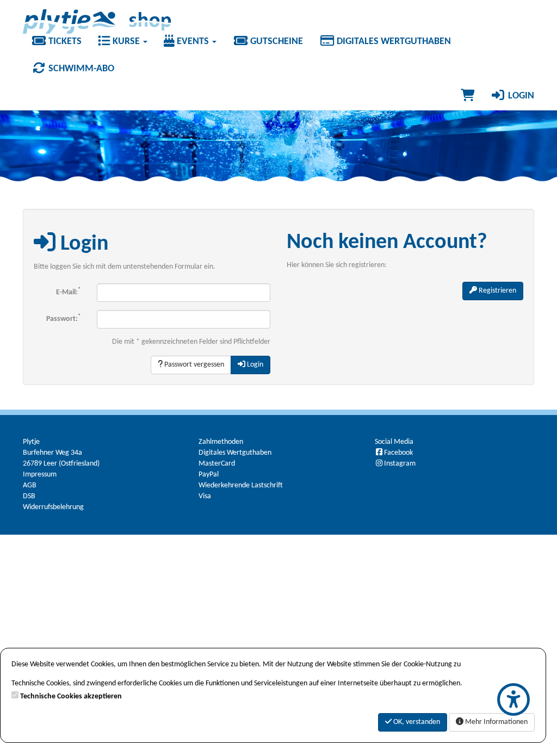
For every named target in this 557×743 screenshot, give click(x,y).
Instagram (400, 464)
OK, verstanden (416, 722)
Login (520, 96)
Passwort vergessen (193, 365)
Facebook (398, 453)
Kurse (126, 41)
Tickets (64, 41)
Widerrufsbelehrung (53, 507)
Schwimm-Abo (80, 69)
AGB (29, 485)
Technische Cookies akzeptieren (71, 696)
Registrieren (496, 291)
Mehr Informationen (495, 722)
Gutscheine (275, 41)
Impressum (40, 474)
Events (193, 41)
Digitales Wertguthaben (393, 41)
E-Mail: (68, 291)
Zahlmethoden (221, 442)
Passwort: (63, 318)
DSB (29, 496)
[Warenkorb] (467, 96)
